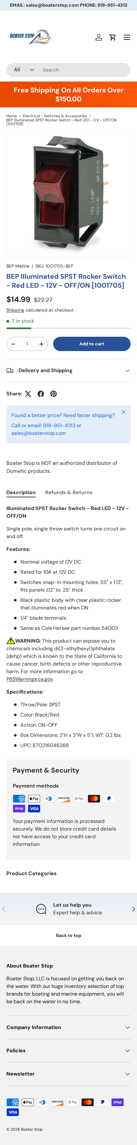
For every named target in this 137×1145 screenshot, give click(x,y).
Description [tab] (21, 492)
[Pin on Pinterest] (53, 393)
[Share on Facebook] (40, 393)
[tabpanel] (68, 627)
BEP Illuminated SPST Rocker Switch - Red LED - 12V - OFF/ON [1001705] (61, 122)
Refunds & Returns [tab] (69, 492)
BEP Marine (17, 266)
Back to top (68, 935)
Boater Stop (32, 1129)
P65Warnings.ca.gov (29, 679)
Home (11, 116)
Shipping (15, 310)
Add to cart (91, 344)
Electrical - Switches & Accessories (55, 116)
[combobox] (68, 70)
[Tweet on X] (28, 393)
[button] (113, 37)
